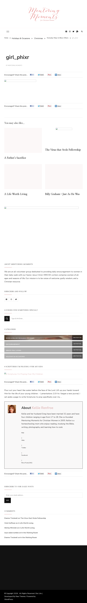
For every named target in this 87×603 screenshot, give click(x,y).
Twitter (23, 448)
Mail (22, 433)
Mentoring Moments (15, 65)
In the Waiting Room (29, 533)
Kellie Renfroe (42, 408)
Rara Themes (21, 596)
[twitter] (16, 299)
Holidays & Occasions (21, 38)
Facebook (24, 455)
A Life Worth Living (15, 194)
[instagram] (11, 299)
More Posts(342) (26, 463)
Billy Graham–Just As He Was (62, 194)
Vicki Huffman (9, 523)
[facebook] (6, 299)
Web (23, 440)
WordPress (8, 599)
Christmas (38, 38)
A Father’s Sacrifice (15, 158)
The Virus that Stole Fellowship (63, 150)
